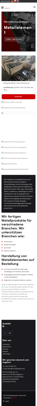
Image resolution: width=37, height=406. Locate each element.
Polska (15, 1)
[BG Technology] (5, 7)
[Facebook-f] (5, 333)
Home (8, 39)
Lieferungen (6, 354)
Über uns (5, 349)
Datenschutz (6, 347)
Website (14, 398)
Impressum (6, 344)
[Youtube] (9, 333)
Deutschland (12, 1)
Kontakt (5, 351)
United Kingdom (18, 1)
